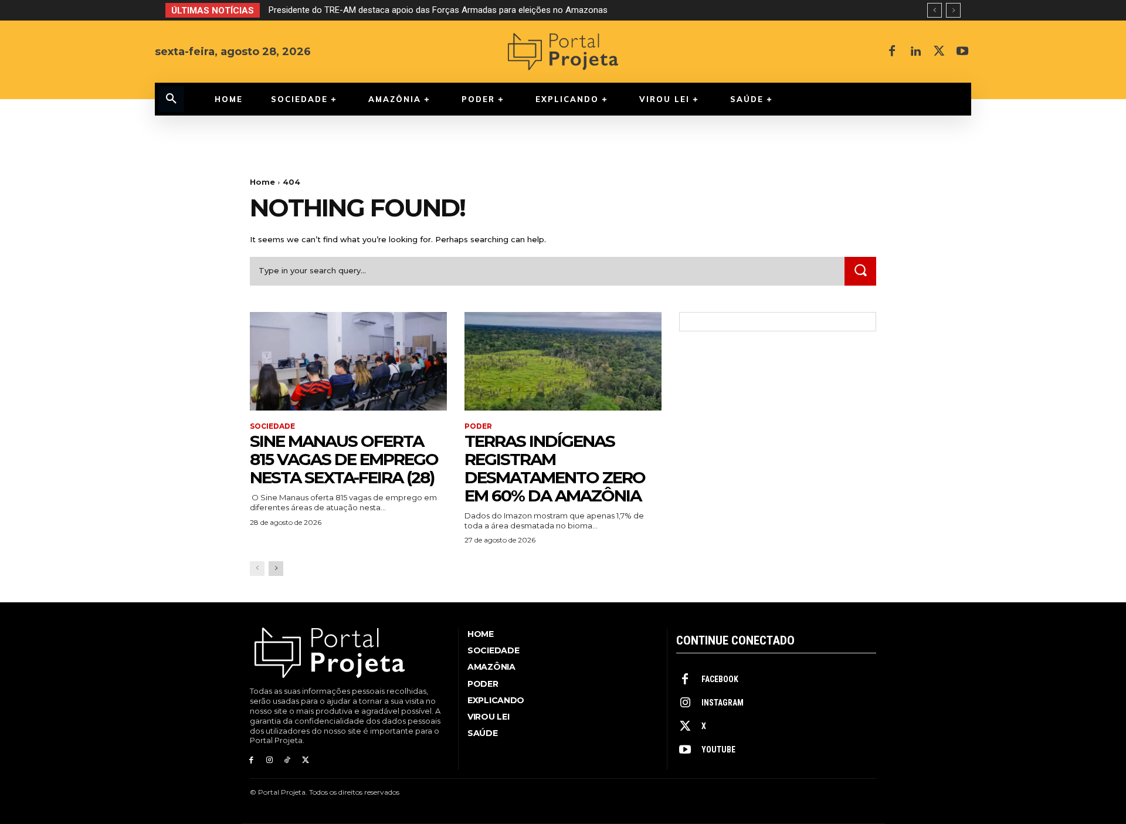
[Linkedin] (915, 51)
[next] (953, 10)
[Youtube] (962, 51)
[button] (171, 99)
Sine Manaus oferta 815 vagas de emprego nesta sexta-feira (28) (344, 459)
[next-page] (276, 568)
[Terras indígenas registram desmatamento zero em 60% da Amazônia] (563, 361)
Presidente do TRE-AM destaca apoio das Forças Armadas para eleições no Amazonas (438, 10)
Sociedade (272, 426)
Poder (478, 426)
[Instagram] (269, 760)
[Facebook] (892, 51)
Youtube (718, 749)
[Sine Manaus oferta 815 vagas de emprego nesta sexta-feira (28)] (348, 361)
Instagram (722, 702)
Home (262, 181)
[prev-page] (257, 568)
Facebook (719, 679)
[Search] (860, 271)
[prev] (934, 10)
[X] (939, 51)
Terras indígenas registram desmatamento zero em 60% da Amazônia (554, 468)
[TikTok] (288, 760)
